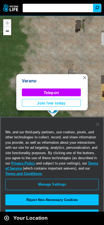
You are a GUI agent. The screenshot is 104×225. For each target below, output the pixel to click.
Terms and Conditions (23, 174)
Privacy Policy (23, 163)
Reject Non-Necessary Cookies (52, 200)
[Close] (97, 124)
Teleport (51, 92)
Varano (29, 81)
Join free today (51, 103)
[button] (84, 77)
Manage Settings (52, 184)
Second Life (11, 8)
